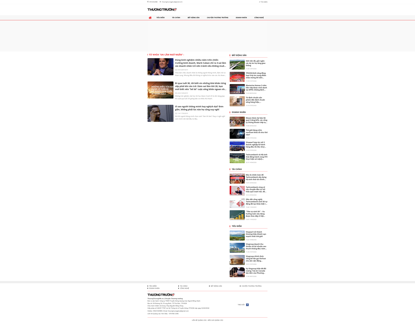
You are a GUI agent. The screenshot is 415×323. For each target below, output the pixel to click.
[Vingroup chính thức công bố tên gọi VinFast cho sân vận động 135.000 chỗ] (237, 260)
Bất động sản (239, 55)
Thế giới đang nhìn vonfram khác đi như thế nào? (256, 132)
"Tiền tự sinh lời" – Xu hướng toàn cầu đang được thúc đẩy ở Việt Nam (255, 213)
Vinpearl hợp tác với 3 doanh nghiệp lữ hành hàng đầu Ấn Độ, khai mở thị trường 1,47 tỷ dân (255, 144)
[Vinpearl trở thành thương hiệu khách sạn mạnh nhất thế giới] (237, 236)
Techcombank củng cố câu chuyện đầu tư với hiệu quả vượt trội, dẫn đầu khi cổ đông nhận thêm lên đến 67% (256, 189)
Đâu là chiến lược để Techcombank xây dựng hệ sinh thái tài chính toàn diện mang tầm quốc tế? (256, 177)
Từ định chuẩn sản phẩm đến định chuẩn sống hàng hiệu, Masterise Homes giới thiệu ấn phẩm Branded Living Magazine (256, 99)
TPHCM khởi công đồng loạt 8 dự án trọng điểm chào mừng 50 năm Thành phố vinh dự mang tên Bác (256, 75)
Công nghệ (184, 288)
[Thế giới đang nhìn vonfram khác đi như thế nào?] (237, 134)
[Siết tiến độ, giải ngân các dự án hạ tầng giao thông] (237, 65)
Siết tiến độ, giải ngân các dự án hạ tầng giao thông (255, 63)
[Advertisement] (207, 36)
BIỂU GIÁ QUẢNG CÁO (215, 320)
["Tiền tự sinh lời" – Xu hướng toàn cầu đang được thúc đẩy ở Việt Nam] (237, 215)
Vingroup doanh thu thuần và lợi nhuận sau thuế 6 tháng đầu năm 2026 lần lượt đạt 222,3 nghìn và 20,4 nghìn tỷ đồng (256, 246)
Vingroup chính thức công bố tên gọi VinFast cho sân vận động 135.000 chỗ (256, 258)
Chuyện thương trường (251, 286)
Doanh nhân (239, 112)
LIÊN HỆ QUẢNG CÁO (199, 320)
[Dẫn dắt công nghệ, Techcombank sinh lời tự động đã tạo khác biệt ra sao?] (237, 203)
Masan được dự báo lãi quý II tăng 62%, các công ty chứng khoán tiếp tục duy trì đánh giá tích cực (256, 120)
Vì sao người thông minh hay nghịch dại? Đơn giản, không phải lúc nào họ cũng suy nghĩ (199, 108)
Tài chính (237, 169)
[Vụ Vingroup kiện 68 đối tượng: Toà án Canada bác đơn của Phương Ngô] (237, 272)
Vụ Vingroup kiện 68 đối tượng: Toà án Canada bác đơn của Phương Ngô (256, 270)
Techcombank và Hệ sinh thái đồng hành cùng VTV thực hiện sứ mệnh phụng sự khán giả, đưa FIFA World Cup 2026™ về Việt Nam (256, 157)
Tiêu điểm (237, 226)
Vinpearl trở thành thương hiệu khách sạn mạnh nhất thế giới (256, 234)
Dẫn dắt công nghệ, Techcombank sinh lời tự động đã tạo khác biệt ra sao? (256, 201)
